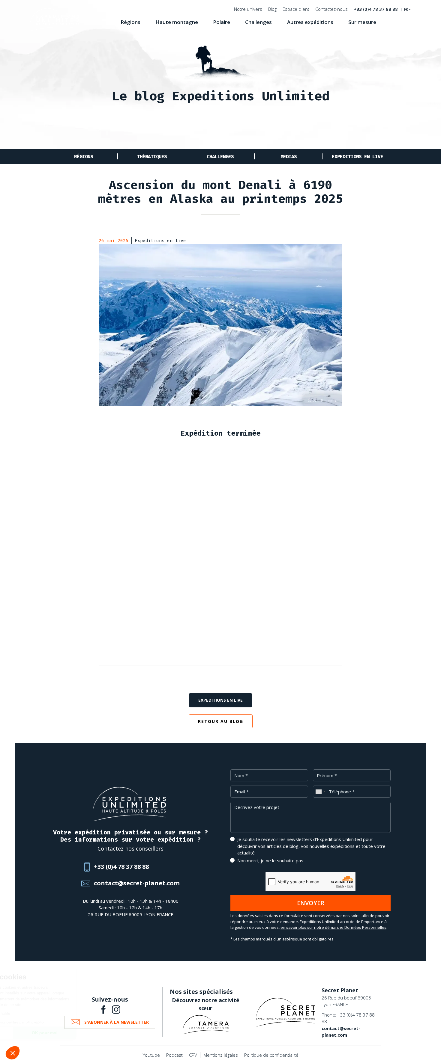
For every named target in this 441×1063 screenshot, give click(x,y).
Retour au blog (220, 721)
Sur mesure (362, 22)
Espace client (296, 9)
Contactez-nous (331, 9)
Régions (130, 22)
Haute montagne (176, 22)
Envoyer (310, 903)
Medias (288, 156)
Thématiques (152, 156)
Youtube (151, 1055)
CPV (193, 1055)
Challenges (258, 22)
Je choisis (37, 1032)
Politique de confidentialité (271, 1055)
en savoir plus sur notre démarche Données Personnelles (333, 927)
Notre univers (248, 9)
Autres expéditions (310, 22)
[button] (12, 1053)
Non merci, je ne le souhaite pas (270, 860)
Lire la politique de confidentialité (39, 1013)
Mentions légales (220, 1055)
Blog (272, 9)
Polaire (221, 22)
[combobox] (320, 791)
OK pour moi (100, 1032)
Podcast (174, 1055)
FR (406, 9)
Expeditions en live (357, 156)
